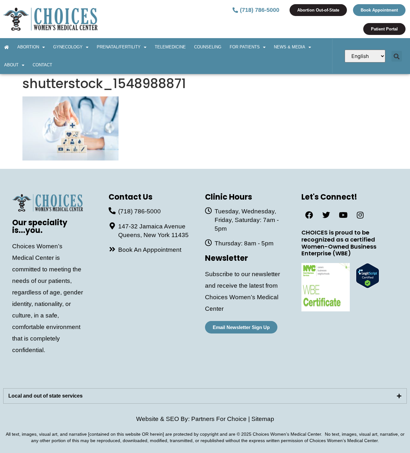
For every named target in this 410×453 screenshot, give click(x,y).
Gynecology (68, 47)
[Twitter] (326, 215)
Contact (42, 64)
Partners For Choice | (221, 419)
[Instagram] (360, 215)
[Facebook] (309, 215)
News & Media (289, 47)
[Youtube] (343, 215)
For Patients (245, 47)
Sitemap (262, 419)
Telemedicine (170, 47)
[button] (396, 56)
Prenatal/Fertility (119, 47)
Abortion (28, 47)
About (11, 64)
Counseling (207, 47)
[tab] (205, 396)
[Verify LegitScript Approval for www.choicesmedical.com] (367, 286)
